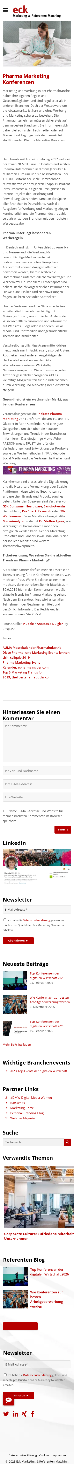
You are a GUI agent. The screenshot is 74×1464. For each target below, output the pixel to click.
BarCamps (17, 1103)
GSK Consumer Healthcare (22, 506)
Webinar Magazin (22, 1118)
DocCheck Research (36, 511)
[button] (8, 1399)
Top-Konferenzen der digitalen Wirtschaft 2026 (49, 1272)
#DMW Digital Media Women (30, 1097)
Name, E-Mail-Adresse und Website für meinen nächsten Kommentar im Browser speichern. (33, 816)
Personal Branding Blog (26, 1113)
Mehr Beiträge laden (17, 1044)
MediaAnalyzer (14, 521)
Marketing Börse (21, 1108)
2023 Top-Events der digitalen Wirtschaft (38, 1071)
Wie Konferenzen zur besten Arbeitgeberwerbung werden (46, 1299)
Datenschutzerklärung (36, 920)
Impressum (59, 1455)
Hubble (28, 624)
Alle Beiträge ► (20, 1326)
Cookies (44, 1455)
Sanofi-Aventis (54, 506)
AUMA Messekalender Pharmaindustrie (32, 647)
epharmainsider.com (33, 667)
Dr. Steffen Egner (51, 521)
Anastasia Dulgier (50, 624)
